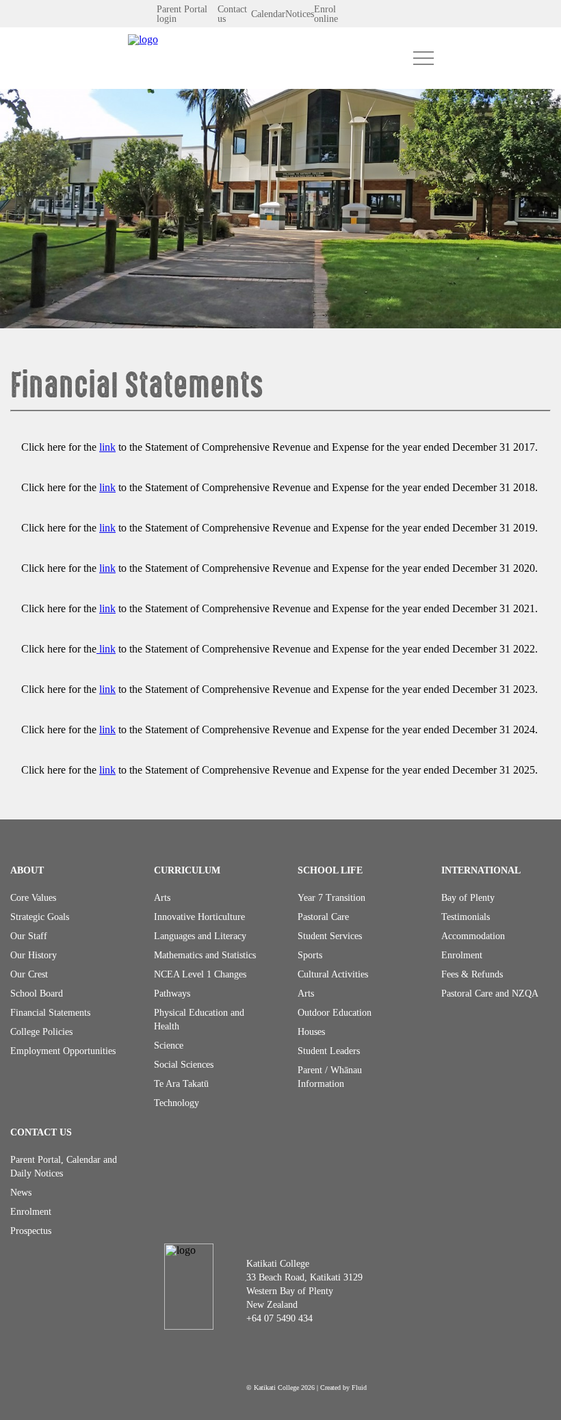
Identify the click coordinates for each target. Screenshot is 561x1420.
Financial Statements (50, 1013)
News (20, 1192)
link (107, 447)
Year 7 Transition (331, 898)
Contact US (41, 1132)
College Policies (41, 1032)
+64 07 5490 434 (279, 1318)
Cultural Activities (333, 974)
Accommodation (473, 936)
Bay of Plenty (468, 898)
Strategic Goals (39, 917)
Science (168, 1045)
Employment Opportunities (63, 1051)
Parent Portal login (182, 14)
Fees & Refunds (472, 974)
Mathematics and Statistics (205, 955)
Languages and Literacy (200, 936)
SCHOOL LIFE (330, 870)
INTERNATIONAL (481, 870)
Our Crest (29, 974)
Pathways (172, 993)
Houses (311, 1032)
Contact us (232, 14)
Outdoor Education (334, 1013)
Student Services (330, 936)
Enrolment (461, 955)
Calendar (268, 14)
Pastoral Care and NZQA (489, 993)
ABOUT (27, 870)
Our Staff (28, 936)
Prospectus (30, 1231)
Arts (162, 898)
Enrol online (326, 14)
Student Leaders (329, 1051)
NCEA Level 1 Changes (200, 974)
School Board (36, 993)
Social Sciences (183, 1065)
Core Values (33, 898)
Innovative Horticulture (199, 917)
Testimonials (465, 917)
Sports (310, 955)
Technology (176, 1103)
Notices (299, 14)
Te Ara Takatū (181, 1084)
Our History (33, 955)
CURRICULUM (187, 870)
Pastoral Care (323, 917)
